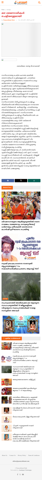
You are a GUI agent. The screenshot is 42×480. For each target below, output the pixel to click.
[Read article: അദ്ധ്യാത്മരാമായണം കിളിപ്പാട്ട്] (7, 382)
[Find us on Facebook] (17, 474)
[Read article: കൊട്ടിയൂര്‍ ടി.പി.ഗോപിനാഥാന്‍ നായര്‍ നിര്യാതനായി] (7, 410)
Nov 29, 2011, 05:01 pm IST (26, 20)
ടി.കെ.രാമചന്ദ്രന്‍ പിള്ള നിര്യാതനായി (26, 417)
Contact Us (12, 455)
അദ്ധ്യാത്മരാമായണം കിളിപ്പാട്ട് (24, 380)
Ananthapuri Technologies (25, 470)
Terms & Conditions (34, 455)
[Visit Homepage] (21, 3)
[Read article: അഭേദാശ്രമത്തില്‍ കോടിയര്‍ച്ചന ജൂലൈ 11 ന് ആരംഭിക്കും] (7, 391)
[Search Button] (39, 2)
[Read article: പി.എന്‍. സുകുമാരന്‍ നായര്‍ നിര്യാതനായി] (7, 428)
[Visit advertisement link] (21, 325)
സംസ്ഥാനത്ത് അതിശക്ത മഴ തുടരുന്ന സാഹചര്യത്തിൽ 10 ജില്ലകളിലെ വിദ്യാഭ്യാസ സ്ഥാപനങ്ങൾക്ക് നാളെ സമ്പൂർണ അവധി (25, 371)
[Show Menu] (2, 2)
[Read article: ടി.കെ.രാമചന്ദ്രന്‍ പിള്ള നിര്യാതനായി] (7, 419)
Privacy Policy (22, 455)
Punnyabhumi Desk (9, 20)
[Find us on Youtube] (23, 474)
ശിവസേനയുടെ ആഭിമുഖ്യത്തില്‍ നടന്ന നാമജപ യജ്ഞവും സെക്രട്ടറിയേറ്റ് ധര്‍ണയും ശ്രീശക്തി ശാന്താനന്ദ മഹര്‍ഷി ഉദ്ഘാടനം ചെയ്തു (25, 347)
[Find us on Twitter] (20, 474)
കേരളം (9, 10)
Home (3, 10)
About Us (4, 455)
